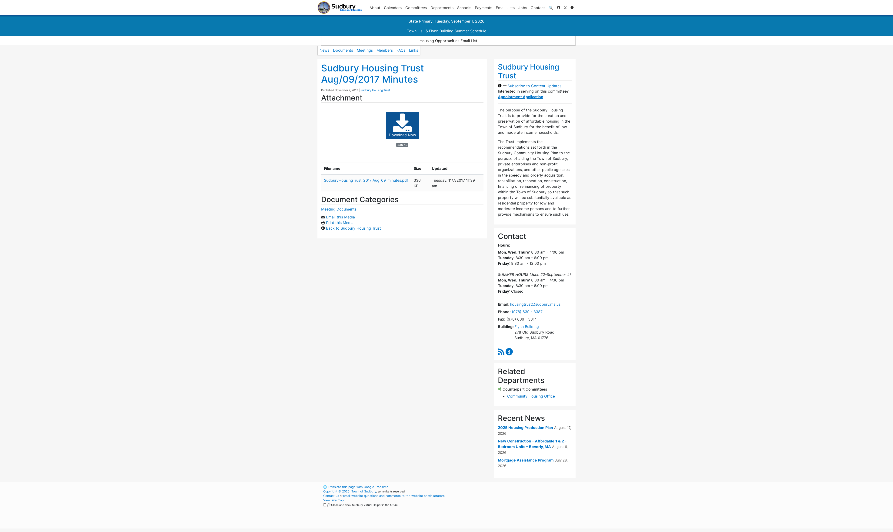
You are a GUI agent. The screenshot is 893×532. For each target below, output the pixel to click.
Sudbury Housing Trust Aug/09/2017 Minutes (372, 73)
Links (413, 50)
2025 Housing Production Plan (525, 427)
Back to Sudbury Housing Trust (353, 228)
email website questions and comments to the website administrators (394, 496)
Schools (464, 7)
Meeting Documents (339, 209)
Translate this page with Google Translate (355, 487)
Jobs (522, 7)
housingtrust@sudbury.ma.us (535, 304)
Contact (538, 7)
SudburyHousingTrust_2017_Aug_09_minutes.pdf (366, 180)
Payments (483, 7)
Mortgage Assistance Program (526, 460)
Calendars (393, 7)
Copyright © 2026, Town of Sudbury (349, 491)
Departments (441, 7)
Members (385, 50)
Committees (416, 7)
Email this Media (340, 217)
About (375, 7)
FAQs (401, 50)
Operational (521, 509)
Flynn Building (526, 326)
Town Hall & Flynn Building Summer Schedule (446, 31)
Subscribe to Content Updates (534, 85)
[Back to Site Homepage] (339, 7)
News (324, 50)
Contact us (331, 496)
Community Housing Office (531, 396)
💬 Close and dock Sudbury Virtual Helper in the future (362, 505)
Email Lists (505, 7)
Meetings (365, 50)
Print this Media (339, 222)
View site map (333, 500)
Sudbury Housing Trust (375, 90)
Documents (343, 50)
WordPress (513, 487)
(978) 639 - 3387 (527, 311)
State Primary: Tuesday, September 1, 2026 (446, 21)
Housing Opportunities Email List (448, 40)
